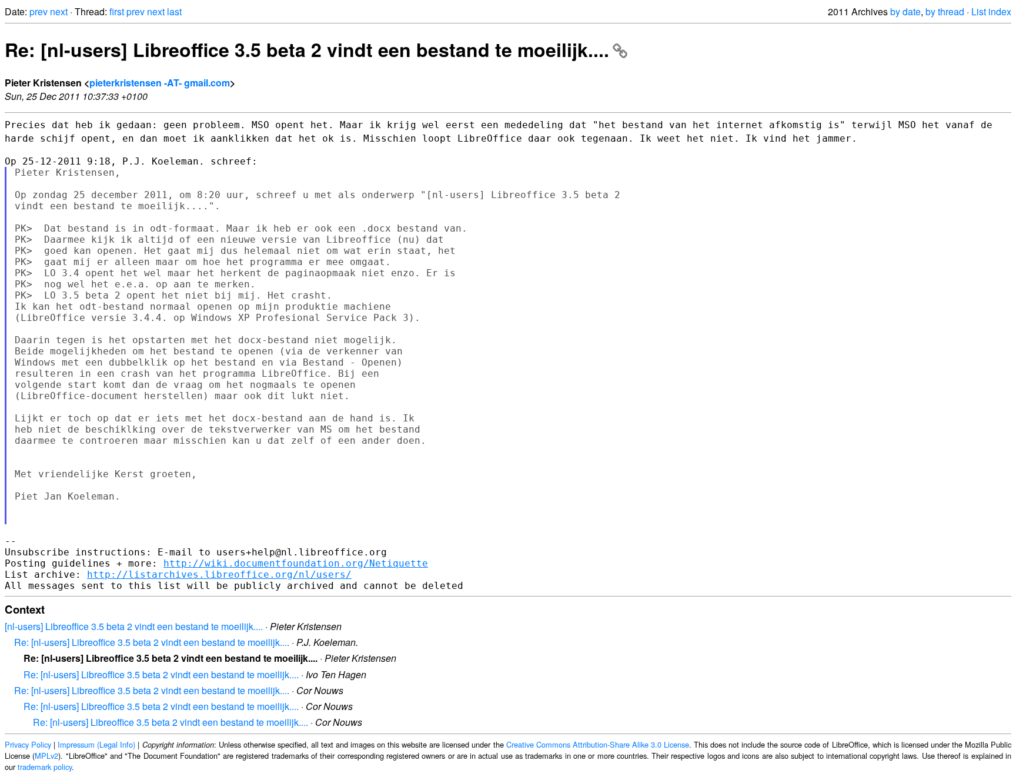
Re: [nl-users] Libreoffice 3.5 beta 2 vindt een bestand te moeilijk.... (307, 49)
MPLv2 (46, 755)
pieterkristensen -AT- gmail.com (159, 82)
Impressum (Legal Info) (96, 744)
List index (991, 11)
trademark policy (45, 766)
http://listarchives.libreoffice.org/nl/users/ (219, 574)
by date (905, 11)
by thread (944, 11)
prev (38, 11)
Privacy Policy (28, 744)
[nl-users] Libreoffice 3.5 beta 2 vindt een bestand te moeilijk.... (134, 626)
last (174, 11)
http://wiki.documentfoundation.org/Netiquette (295, 563)
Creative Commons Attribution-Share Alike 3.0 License (597, 744)
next (59, 11)
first (116, 11)
